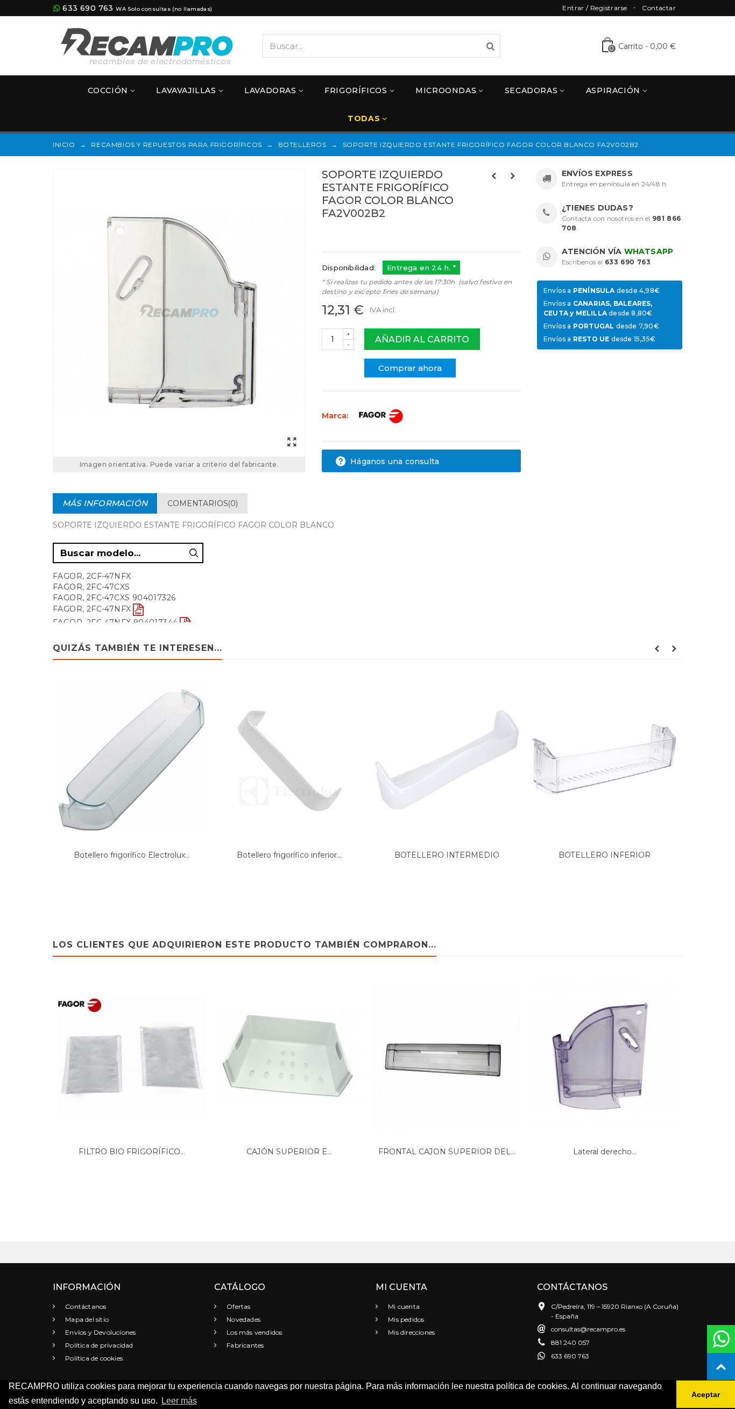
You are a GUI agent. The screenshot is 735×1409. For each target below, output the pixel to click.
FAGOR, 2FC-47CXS (91, 587)
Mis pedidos (405, 1319)
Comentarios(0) (202, 503)
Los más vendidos (253, 1332)
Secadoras (531, 90)
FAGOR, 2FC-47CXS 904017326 (114, 597)
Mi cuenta (403, 1306)
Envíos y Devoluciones (99, 1332)
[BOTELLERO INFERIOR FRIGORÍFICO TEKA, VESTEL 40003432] (604, 760)
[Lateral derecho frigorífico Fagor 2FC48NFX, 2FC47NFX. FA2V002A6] (604, 1057)
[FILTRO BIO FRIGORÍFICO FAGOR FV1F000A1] (131, 1057)
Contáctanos (84, 1306)
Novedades (242, 1319)
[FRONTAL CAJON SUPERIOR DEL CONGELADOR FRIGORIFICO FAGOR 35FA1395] (446, 1057)
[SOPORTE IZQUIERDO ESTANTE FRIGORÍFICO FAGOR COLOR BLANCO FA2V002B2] (179, 313)
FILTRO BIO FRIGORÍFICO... (132, 1151)
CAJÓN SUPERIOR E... (289, 1151)
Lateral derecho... (605, 1151)
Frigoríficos (355, 90)
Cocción (108, 90)
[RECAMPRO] (147, 45)
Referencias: (346, 236)
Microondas (445, 90)
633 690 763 (87, 8)
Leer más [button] (179, 1400)
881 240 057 (570, 1342)
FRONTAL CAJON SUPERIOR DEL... (446, 1151)
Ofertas (238, 1306)
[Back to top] (721, 1367)
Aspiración (613, 90)
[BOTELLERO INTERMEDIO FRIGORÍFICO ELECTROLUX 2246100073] (446, 760)
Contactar (659, 8)
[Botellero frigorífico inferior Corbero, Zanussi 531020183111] (289, 760)
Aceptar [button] (705, 1394)
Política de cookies (93, 1358)
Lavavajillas (186, 90)
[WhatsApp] (721, 1339)
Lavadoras (270, 90)
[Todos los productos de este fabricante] (380, 415)
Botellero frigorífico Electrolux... (132, 855)
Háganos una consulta (393, 461)
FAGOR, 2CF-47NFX (92, 576)
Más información (104, 503)
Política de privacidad (98, 1345)
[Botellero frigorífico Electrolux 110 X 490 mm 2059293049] (131, 760)
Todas (364, 118)
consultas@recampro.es (588, 1329)
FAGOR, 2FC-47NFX (92, 609)
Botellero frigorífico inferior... (289, 855)
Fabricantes (244, 1345)
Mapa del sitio (86, 1319)
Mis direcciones (410, 1332)
